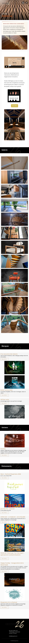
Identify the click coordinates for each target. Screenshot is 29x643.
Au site (14, 106)
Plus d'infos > (4, 359)
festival (20, 605)
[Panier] (23, 2)
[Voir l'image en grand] (14, 163)
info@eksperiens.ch (13, 636)
